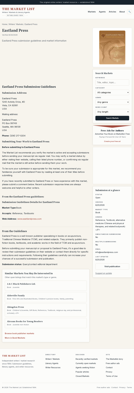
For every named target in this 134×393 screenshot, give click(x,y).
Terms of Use (112, 376)
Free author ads (113, 363)
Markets (92, 11)
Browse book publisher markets (19, 333)
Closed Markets (82, 376)
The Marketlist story (114, 359)
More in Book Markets (15, 338)
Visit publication (112, 266)
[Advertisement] (46, 63)
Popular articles (82, 372)
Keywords (100, 78)
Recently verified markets (87, 359)
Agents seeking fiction (85, 367)
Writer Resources (52, 367)
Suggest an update (103, 273)
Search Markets (112, 118)
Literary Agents (51, 363)
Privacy (109, 372)
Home (4, 24)
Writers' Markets (16, 24)
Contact (109, 367)
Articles (112, 11)
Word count (101, 107)
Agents (102, 11)
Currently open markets (86, 363)
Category (100, 88)
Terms (129, 387)
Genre (98, 97)
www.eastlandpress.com (29, 219)
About (122, 11)
